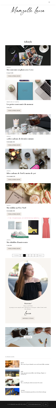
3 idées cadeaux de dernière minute (20, 139)
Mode (22, 371)
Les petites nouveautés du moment (20, 104)
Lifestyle (9, 67)
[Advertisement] (28, 27)
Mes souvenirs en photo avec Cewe (20, 70)
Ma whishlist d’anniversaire (17, 242)
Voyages (23, 390)
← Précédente (16, 255)
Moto (22, 381)
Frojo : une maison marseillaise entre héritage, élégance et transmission (33, 373)
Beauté (22, 362)
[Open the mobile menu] (49, 2)
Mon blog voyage (28, 318)
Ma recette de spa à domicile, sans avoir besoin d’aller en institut (35, 364)
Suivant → (41, 255)
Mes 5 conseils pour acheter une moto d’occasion (31, 382)
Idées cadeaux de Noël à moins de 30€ (21, 173)
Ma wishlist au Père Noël (16, 208)
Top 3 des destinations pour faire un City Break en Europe (33, 392)
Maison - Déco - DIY (11, 101)
